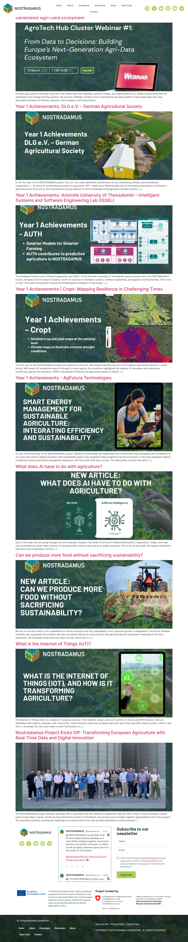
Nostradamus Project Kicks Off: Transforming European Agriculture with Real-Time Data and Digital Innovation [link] (90, 735)
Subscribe (126, 874)
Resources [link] (100, 5)
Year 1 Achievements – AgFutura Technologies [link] (64, 377)
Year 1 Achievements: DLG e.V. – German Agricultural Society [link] (79, 106)
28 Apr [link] (105, 875)
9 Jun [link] (105, 831)
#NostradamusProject (77, 856)
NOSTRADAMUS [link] (75, 831)
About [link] (70, 5)
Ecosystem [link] (84, 5)
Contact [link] (94, 11)
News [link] (113, 5)
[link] (22, 8)
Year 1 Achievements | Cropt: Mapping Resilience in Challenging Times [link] (89, 289)
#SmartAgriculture (75, 859)
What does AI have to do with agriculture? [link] (59, 466)
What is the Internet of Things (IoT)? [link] (53, 643)
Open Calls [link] (127, 5)
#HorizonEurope (97, 856)
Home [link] (59, 5)
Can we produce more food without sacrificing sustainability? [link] (79, 555)
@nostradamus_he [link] (93, 831)
